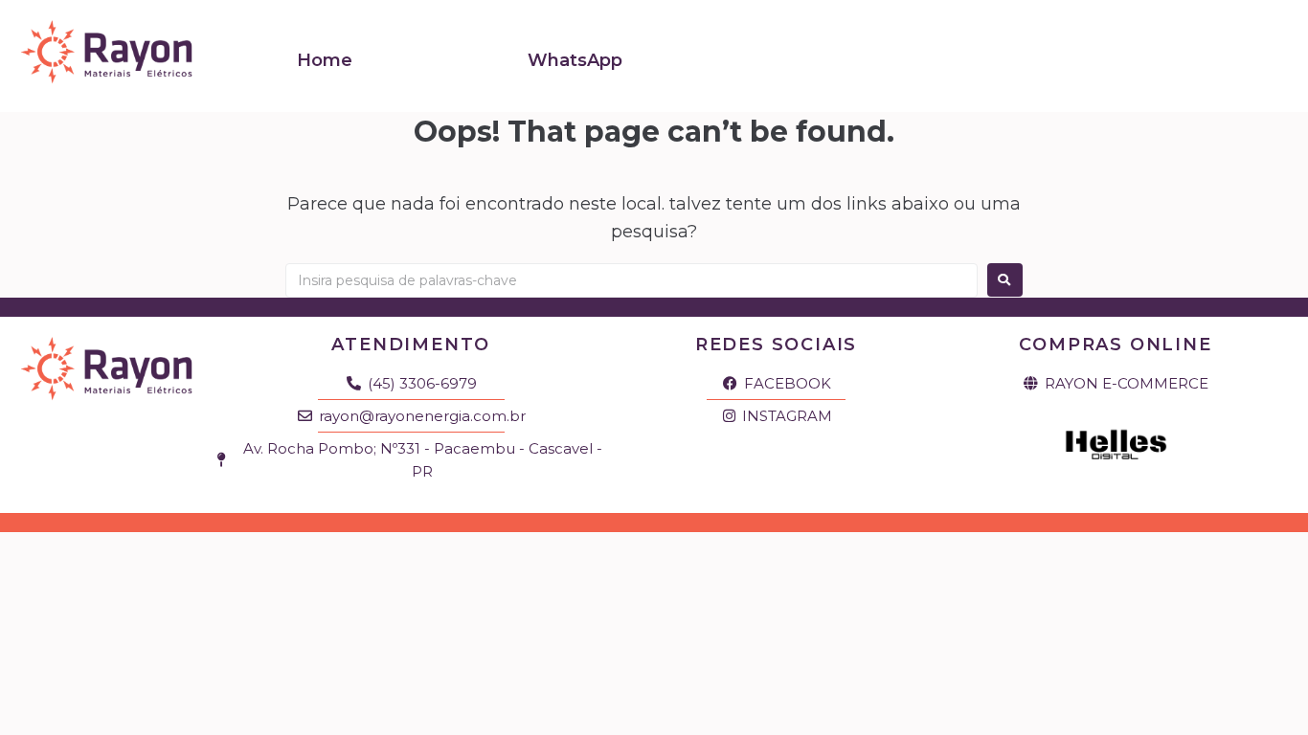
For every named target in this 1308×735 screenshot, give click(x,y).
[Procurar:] (631, 280)
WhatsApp (575, 60)
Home (324, 60)
